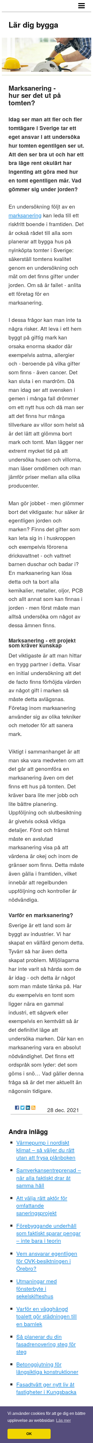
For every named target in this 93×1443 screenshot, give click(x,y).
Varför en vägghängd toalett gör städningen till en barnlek (46, 1316)
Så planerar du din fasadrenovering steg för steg (46, 1344)
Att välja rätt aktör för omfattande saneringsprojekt (41, 1205)
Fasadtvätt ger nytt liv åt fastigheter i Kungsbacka (46, 1388)
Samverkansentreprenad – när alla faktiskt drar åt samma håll (48, 1177)
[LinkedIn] (28, 1108)
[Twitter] (22, 1108)
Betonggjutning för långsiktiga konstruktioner (47, 1367)
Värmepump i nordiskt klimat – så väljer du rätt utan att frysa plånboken (45, 1149)
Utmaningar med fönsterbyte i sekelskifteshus (36, 1288)
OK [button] (29, 1434)
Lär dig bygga (33, 24)
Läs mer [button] (63, 1420)
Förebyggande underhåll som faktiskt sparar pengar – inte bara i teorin (48, 1233)
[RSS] (33, 1108)
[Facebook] (17, 1108)
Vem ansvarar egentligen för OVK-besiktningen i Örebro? (46, 1260)
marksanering (25, 215)
